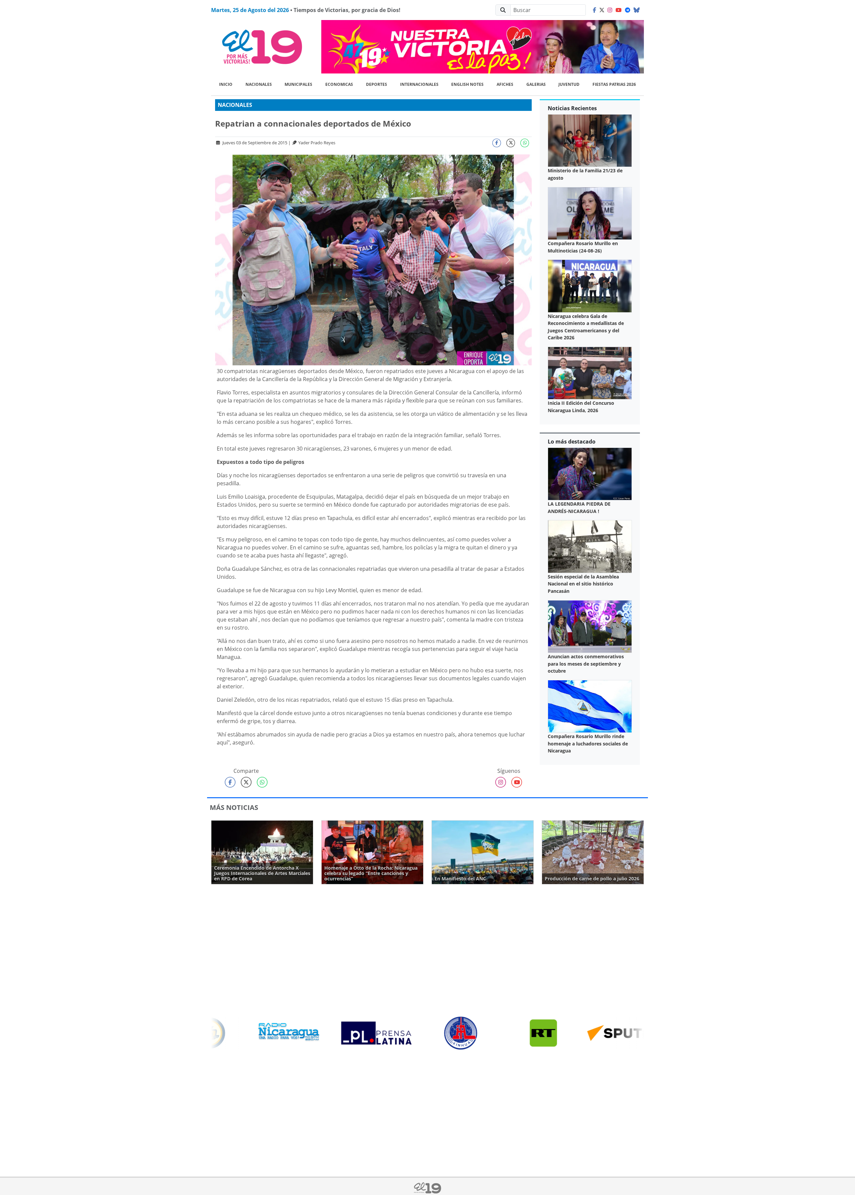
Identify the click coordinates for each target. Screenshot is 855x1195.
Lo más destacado (571, 441)
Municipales (298, 84)
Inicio (225, 84)
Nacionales (258, 84)
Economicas (339, 84)
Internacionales (419, 84)
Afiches (505, 84)
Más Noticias (234, 807)
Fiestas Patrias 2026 (614, 84)
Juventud (568, 84)
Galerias (536, 84)
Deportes (376, 84)
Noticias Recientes (572, 108)
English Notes (467, 84)
